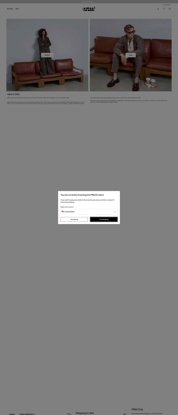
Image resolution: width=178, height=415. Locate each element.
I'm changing (103, 219)
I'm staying (74, 219)
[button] (89, 212)
